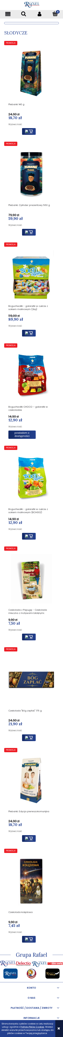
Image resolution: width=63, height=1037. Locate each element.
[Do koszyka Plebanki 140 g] (29, 131)
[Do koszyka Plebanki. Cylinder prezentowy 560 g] (29, 232)
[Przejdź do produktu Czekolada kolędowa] (31, 881)
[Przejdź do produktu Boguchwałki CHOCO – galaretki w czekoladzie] (31, 376)
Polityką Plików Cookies (32, 1026)
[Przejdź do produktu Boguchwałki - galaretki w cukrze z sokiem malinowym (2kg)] (31, 275)
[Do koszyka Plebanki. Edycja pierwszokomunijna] (29, 838)
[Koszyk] (55, 13)
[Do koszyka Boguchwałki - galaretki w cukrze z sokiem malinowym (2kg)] (29, 333)
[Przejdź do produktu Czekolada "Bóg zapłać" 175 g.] (31, 679)
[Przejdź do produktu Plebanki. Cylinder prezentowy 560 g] (31, 174)
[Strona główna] (32, 4)
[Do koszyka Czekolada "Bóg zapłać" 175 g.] (29, 737)
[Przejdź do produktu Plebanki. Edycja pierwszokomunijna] (31, 780)
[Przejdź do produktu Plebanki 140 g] (31, 73)
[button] (8, 14)
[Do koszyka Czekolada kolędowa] (29, 939)
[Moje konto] (39, 14)
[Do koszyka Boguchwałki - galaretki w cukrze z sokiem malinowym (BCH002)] (29, 536)
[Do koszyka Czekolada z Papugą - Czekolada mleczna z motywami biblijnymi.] (29, 637)
